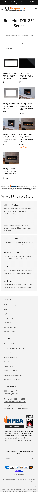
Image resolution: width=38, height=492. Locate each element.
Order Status (8, 318)
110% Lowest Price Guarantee (14, 348)
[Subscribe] (32, 458)
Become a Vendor (9, 331)
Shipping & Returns (10, 357)
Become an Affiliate (10, 327)
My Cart (6, 314)
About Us (7, 362)
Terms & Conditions (10, 370)
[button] (2, 9)
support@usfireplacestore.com (15, 401)
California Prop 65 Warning (13, 375)
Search (6, 309)
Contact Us (7, 322)
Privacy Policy (8, 366)
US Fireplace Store (21, 474)
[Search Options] (33, 35)
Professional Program (11, 305)
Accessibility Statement (12, 379)
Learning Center (9, 353)
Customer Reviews (10, 344)
